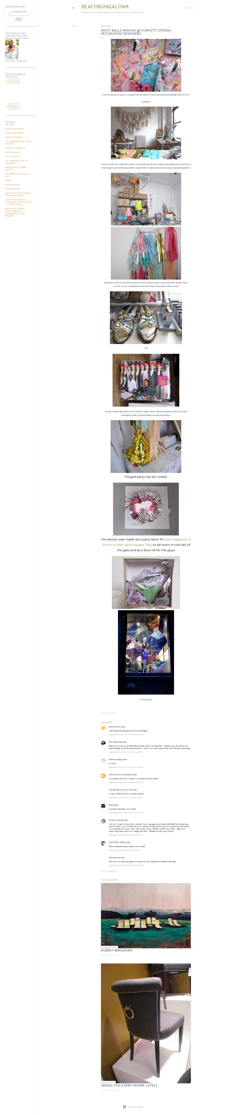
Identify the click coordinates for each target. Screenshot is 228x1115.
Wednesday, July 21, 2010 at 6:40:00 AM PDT (126, 734)
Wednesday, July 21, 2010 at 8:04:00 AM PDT (126, 767)
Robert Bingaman (116, 950)
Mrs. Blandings (115, 742)
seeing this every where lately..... (130, 1085)
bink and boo (115, 727)
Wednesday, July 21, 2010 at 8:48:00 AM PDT (126, 782)
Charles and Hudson (14, 129)
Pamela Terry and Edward (120, 774)
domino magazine (13, 137)
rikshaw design (115, 759)
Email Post (111, 713)
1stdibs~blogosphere (14, 133)
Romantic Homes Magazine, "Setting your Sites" (18, 194)
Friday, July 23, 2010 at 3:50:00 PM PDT (124, 850)
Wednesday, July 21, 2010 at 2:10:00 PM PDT (126, 835)
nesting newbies (12, 189)
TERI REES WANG (117, 842)
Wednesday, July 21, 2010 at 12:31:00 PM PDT (126, 813)
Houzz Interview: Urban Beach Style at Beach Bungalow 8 (13, 82)
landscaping (16, 107)
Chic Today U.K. (12, 156)
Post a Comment (108, 871)
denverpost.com (12, 184)
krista (111, 805)
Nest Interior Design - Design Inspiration (15, 209)
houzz (10, 104)
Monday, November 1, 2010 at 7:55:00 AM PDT (126, 865)
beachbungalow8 (105, 7)
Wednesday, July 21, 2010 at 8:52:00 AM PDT (126, 798)
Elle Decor (10, 124)
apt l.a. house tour (13, 152)
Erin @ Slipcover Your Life (120, 790)
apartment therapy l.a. (15, 148)
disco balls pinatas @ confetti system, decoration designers (136, 32)
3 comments (112, 955)
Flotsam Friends (116, 820)
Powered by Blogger (135, 1107)
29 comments (112, 1090)
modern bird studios (14, 199)
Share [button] (74, 26)
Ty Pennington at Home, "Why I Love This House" (18, 202)
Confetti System (120, 286)
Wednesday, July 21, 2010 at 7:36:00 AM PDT (126, 752)
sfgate (8, 180)
